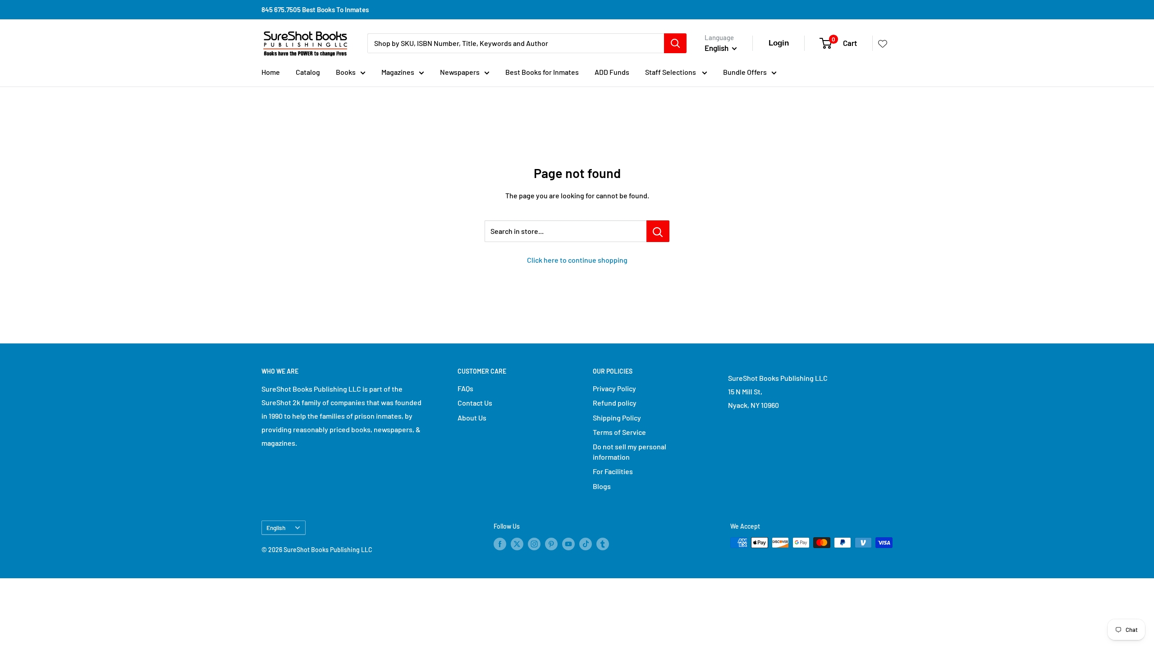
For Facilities (613, 471)
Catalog (308, 72)
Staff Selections (671, 72)
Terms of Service (619, 432)
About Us (472, 417)
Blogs (602, 486)
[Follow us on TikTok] (585, 543)
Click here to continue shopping (577, 260)
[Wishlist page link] (882, 43)
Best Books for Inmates (542, 72)
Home (270, 72)
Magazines (397, 72)
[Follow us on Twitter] (517, 543)
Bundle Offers (745, 72)
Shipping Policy (617, 417)
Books (346, 72)
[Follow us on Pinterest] (551, 543)
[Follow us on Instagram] (534, 543)
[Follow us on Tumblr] (602, 543)
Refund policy (615, 402)
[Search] (675, 43)
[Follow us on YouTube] (568, 543)
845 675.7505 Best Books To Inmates (315, 9)
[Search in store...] (657, 231)
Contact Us (475, 402)
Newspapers (460, 72)
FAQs (465, 388)
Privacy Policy (614, 388)
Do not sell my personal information (629, 451)
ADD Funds (612, 72)
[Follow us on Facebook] (500, 543)
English (275, 527)
